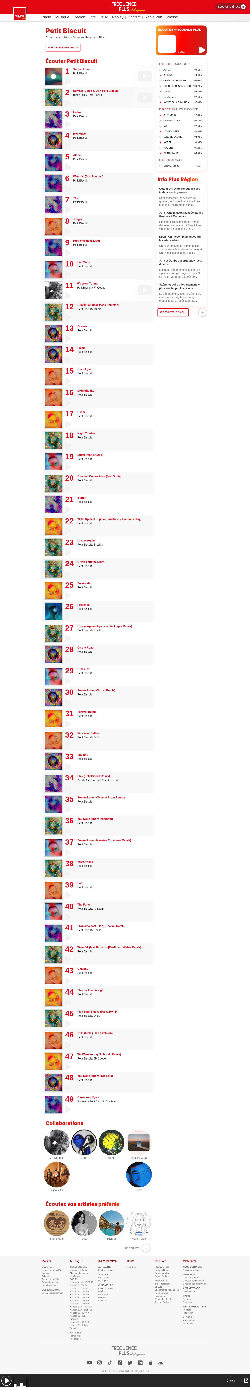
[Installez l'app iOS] (150, 1363)
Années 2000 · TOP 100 (81, 1307)
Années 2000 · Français (81, 1310)
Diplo (97, 737)
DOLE (183, 126)
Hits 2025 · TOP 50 (79, 1288)
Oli (84, 94)
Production (188, 1313)
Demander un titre (50, 1282)
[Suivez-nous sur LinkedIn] (140, 1363)
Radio (46, 17)
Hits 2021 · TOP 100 (79, 1300)
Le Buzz (102, 1297)
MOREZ (183, 142)
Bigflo (76, 94)
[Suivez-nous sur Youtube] (89, 1363)
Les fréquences (49, 1285)
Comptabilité (189, 1291)
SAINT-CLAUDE (183, 153)
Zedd (80, 780)
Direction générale (191, 1278)
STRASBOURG (183, 166)
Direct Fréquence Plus (52, 1270)
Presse (172, 17)
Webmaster (188, 1323)
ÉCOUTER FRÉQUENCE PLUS (179, 29)
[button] (6, 1380)
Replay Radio (161, 1276)
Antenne (187, 1299)
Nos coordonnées (191, 1270)
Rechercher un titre (51, 1279)
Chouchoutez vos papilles (167, 1290)
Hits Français (76, 1276)
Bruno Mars (57, 1238)
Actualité (46, 1276)
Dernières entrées (78, 1270)
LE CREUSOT (183, 97)
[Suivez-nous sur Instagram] (99, 1363)
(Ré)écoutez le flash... (173, 312)
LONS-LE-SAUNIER (183, 137)
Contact (134, 17)
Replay (117, 17)
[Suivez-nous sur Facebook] (120, 1363)
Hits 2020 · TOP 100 (79, 1304)
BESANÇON (183, 115)
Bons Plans (103, 1278)
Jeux (104, 17)
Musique (62, 17)
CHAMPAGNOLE (183, 120)
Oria (84, 1238)
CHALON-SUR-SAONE (183, 80)
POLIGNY (183, 148)
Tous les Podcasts (163, 1302)
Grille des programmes (52, 1293)
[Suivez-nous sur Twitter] (130, 1363)
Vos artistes (75, 1339)
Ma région (103, 1281)
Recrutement (189, 1320)
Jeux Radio (132, 1267)
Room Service (161, 1293)
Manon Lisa (139, 1238)
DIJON (183, 91)
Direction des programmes (195, 1284)
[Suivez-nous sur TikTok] (110, 1363)
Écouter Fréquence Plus (63, 47)
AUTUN (183, 69)
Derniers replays (162, 1273)
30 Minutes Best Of (163, 1299)
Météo (101, 1291)
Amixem (99, 908)
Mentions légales (124, 1371)
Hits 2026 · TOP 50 (79, 1285)
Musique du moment (79, 1273)
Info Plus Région (106, 1270)
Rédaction (188, 1302)
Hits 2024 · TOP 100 (79, 1291)
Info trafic (102, 1300)
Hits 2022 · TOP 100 (79, 1297)
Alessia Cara (93, 780)
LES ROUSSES (183, 131)
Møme (97, 309)
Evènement (160, 1296)
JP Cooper (99, 287)
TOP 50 (73, 1279)
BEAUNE (183, 75)
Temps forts (75, 1336)
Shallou (98, 544)
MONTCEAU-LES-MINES (183, 102)
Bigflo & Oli (56, 1190)
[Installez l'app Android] (161, 1363)
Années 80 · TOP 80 (79, 1322)
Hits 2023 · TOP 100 (79, 1294)
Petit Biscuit (80, 73)
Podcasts (46, 1273)
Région (79, 17)
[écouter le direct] (202, 50)
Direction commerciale (193, 1281)
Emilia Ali (111, 1101)
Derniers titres (161, 1270)
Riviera (111, 1238)
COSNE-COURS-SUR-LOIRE (183, 86)
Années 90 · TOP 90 (79, 1313)
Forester (82, 1101)
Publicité (187, 1310)
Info (92, 17)
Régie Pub (153, 17)
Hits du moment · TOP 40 (81, 1282)
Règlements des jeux (140, 1371)
